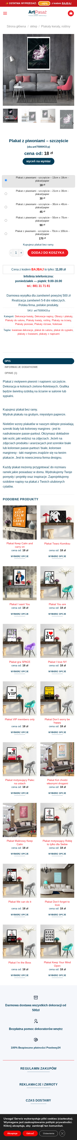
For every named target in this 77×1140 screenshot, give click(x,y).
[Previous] (9, 70)
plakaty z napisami (49, 333)
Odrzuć (30, 1133)
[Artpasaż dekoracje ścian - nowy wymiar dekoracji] (37, 13)
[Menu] (5, 13)
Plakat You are (57, 604)
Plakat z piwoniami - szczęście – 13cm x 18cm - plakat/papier (42, 179)
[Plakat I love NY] (57, 641)
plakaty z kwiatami (28, 333)
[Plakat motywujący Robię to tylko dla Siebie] (57, 820)
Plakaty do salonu (15, 320)
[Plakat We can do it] (20, 881)
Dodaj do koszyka (47, 252)
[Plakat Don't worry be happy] (57, 698)
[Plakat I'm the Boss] (20, 942)
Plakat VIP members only (20, 719)
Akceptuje (12, 1133)
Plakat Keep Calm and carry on (20, 545)
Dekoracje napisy (44, 316)
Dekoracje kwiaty (24, 316)
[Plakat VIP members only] (20, 698)
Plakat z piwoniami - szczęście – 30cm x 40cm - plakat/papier (42, 206)
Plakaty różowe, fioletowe (48, 324)
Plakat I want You (20, 604)
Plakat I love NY (57, 662)
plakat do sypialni (63, 330)
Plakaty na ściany (61, 320)
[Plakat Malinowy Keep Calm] (20, 820)
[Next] (68, 70)
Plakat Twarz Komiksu (57, 543)
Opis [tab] (8, 361)
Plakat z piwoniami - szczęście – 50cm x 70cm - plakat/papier (42, 219)
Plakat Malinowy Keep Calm (20, 843)
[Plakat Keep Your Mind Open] (57, 942)
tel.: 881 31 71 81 (38, 286)
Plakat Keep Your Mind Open (57, 964)
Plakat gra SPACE (19, 662)
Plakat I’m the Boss (19, 962)
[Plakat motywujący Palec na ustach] (20, 759)
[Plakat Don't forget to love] (57, 881)
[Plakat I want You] (20, 583)
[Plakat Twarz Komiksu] (57, 522)
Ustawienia (48, 1133)
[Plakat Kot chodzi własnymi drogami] (57, 759)
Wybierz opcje (19, 556)
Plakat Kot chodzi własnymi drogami (57, 782)
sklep (33, 26)
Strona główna (16, 26)
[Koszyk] (71, 13)
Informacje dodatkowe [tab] (21, 367)
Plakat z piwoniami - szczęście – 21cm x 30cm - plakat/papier (42, 192)
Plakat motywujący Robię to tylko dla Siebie (57, 843)
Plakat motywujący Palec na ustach (19, 782)
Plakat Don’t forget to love (57, 903)
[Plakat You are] (57, 583)
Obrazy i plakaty (63, 316)
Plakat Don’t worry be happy (57, 721)
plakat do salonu (43, 330)
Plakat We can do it (19, 901)
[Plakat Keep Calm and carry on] (20, 522)
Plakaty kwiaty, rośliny (55, 26)
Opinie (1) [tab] (11, 373)
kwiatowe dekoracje (22, 330)
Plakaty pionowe (24, 324)
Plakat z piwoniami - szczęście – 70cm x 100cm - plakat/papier (42, 233)
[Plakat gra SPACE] (20, 641)
